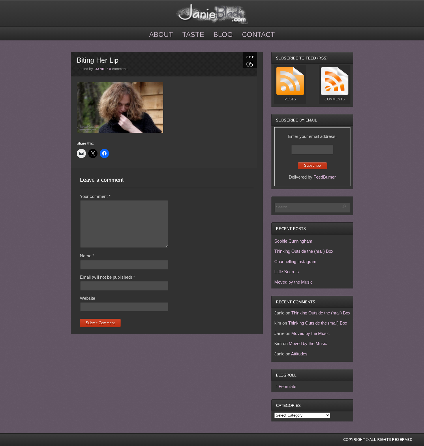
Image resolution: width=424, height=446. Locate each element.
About (161, 34)
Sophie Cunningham (293, 241)
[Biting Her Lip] (120, 131)
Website (87, 298)
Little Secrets (286, 271)
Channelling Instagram (295, 261)
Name (87, 255)
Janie (100, 69)
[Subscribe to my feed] (290, 93)
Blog (223, 34)
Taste (193, 34)
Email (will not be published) (107, 277)
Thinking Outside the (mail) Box (303, 251)
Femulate (287, 386)
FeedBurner (325, 177)
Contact (258, 34)
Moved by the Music (293, 282)
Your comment (95, 196)
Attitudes (299, 353)
